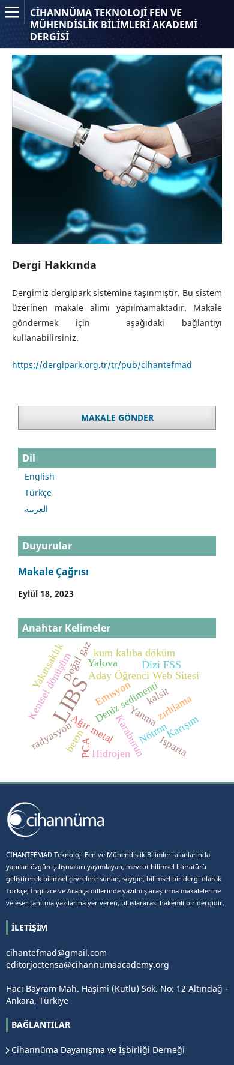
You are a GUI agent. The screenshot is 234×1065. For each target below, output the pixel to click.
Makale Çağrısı (53, 571)
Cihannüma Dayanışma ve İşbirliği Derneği (98, 1049)
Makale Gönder (117, 417)
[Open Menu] (12, 12)
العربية (36, 508)
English (40, 476)
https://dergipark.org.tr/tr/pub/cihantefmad (102, 364)
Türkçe (38, 492)
